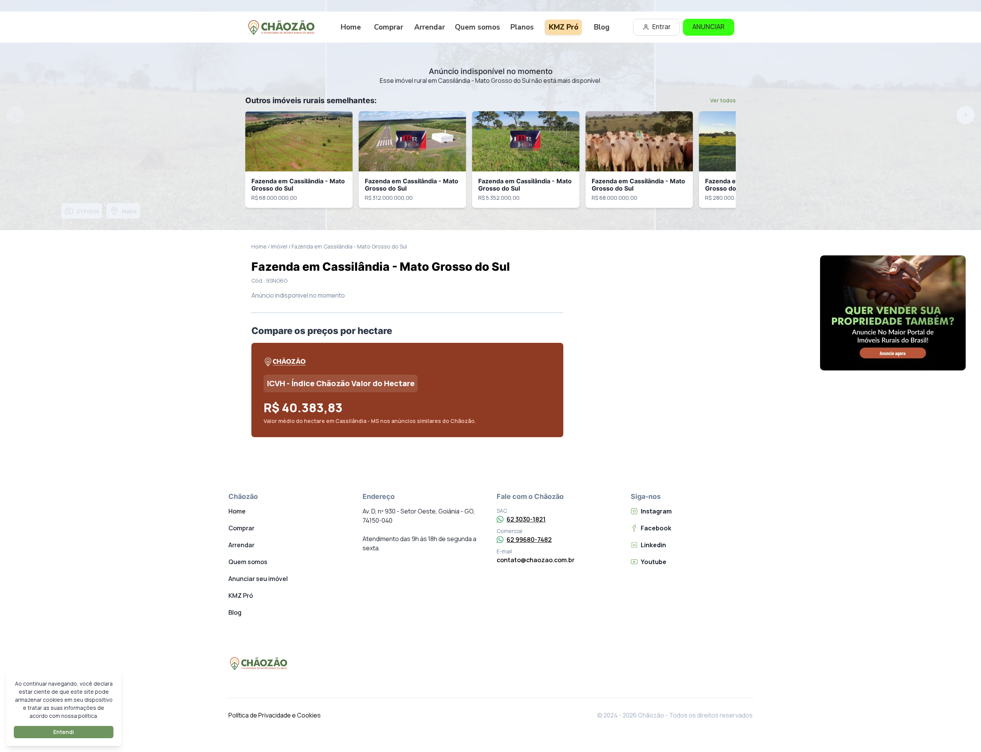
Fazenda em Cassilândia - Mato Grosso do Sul (298, 184)
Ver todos (723, 100)
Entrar (661, 26)
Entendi (63, 732)
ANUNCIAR (708, 26)
